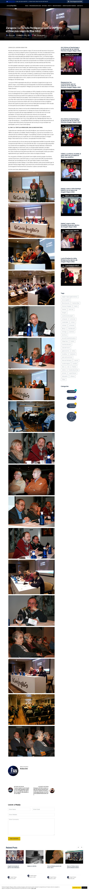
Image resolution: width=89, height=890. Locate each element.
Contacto (80, 5)
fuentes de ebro (66, 344)
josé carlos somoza (67, 357)
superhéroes (72, 373)
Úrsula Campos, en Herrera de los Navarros (29, 1)
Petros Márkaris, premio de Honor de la (54, 866)
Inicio (26, 5)
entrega (64, 331)
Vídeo (63, 379)
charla (75, 306)
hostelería (72, 354)
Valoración (65, 376)
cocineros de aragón (67, 316)
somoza (64, 373)
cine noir (71, 309)
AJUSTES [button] (84, 887)
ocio (68, 366)
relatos (64, 370)
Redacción (12, 35)
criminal (64, 325)
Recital (74, 366)
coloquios (64, 319)
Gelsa (73, 351)
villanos (72, 376)
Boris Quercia (65, 303)
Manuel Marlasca (66, 360)
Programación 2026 (35, 5)
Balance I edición (31, 866)
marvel (76, 360)
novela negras (66, 363)
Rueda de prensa (73, 370)
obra (63, 366)
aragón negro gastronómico (69, 296)
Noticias (44, 5)
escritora (71, 331)
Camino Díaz (75, 303)
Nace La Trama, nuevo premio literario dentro (73, 866)
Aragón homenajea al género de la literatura (13, 866)
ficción (72, 341)
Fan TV (50, 5)
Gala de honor (66, 347)
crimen (73, 322)
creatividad (65, 322)
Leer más (33, 888)
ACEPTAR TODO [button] (76, 887)
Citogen (64, 312)
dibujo (63, 328)
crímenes (71, 325)
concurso (72, 319)
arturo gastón (66, 300)
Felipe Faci (65, 341)
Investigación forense (69, 5)
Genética (64, 354)
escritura (64, 335)
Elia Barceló (71, 328)
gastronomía (65, 351)
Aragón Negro (57, 5)
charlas (64, 309)
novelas (75, 363)
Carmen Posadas (66, 306)
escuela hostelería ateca (69, 338)
